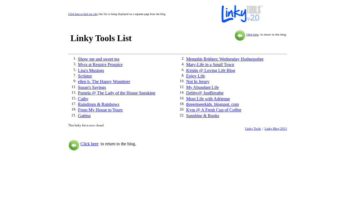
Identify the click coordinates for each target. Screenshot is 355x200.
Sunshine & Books (202, 115)
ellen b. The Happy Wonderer (104, 81)
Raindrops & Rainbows (98, 104)
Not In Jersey (197, 81)
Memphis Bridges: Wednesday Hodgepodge (224, 59)
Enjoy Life (195, 76)
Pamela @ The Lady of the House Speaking (116, 93)
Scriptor (85, 76)
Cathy (83, 98)
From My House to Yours (100, 110)
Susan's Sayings (92, 87)
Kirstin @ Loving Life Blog (210, 70)
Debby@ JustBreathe (205, 93)
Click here (252, 34)
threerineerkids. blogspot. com (212, 104)
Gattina (84, 115)
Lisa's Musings (91, 70)
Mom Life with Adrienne (208, 98)
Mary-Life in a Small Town (210, 64)
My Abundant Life (202, 87)
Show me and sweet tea (98, 59)
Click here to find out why (83, 14)
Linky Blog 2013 (276, 128)
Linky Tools (253, 128)
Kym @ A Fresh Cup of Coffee (213, 110)
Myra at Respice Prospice (100, 64)
